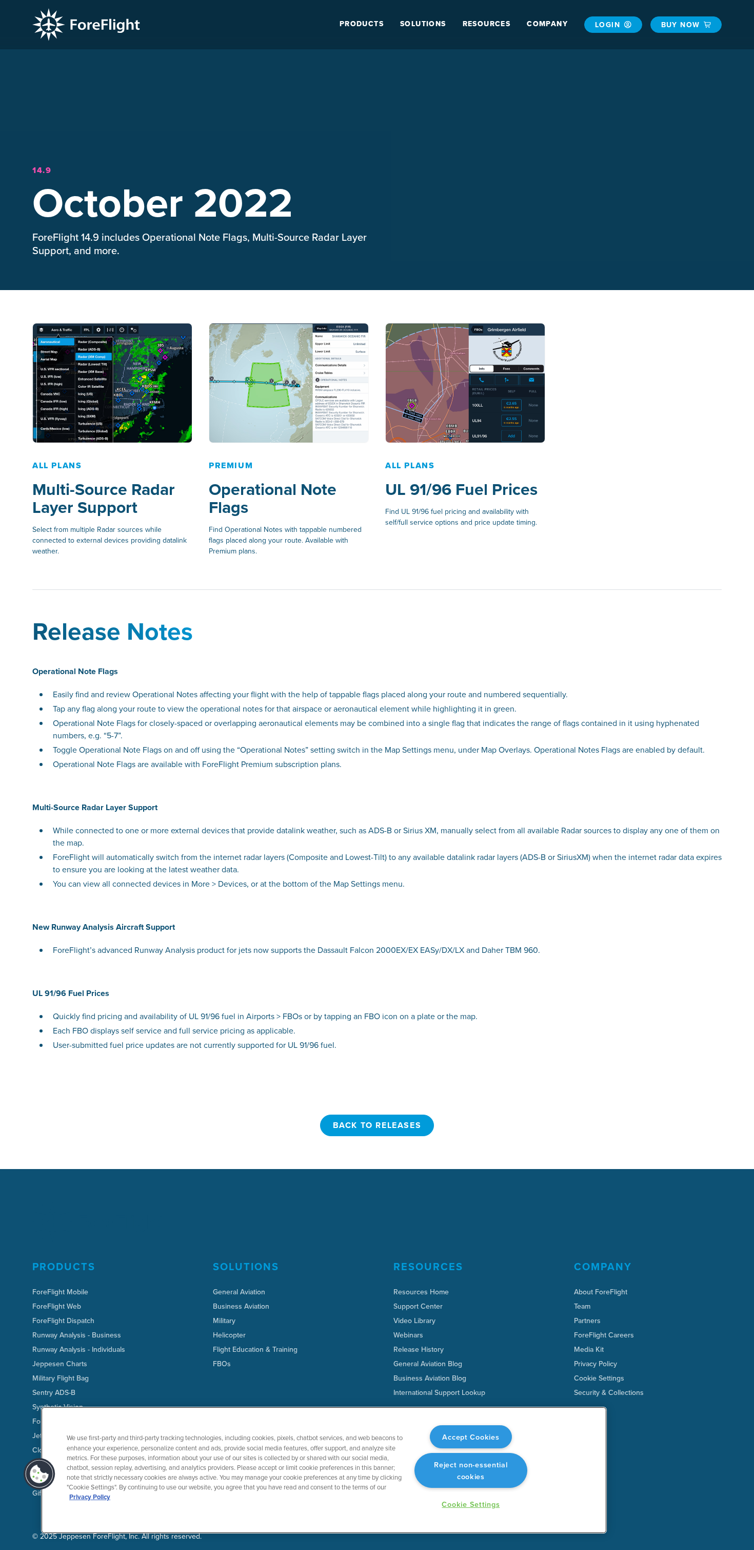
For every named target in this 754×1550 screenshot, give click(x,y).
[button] (362, 23)
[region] (324, 1470)
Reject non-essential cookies (470, 1470)
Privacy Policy (89, 1497)
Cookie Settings (599, 1378)
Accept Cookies (470, 1436)
